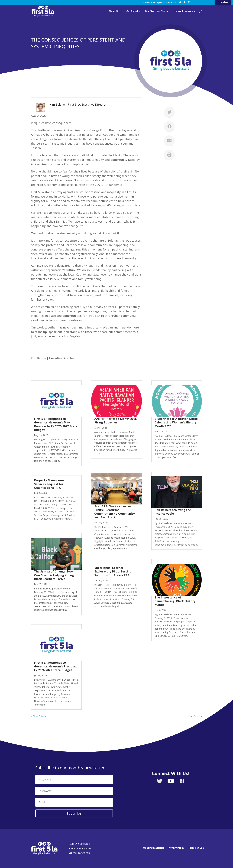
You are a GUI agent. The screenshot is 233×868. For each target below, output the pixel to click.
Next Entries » (195, 716)
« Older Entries (38, 716)
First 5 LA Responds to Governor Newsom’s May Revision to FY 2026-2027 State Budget (56, 424)
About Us (114, 11)
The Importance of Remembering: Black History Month (175, 601)
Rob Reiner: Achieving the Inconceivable (173, 511)
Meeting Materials (153, 848)
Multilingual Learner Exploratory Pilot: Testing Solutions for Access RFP (112, 571)
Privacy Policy (176, 848)
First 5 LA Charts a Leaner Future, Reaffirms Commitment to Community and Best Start (114, 511)
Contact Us (171, 2)
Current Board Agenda (153, 2)
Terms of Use (196, 848)
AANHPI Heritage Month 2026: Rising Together (115, 420)
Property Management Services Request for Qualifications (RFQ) (50, 484)
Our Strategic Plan (155, 11)
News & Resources (183, 11)
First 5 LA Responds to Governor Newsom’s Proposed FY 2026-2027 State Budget (55, 666)
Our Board (132, 11)
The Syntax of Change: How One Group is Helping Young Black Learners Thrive (54, 575)
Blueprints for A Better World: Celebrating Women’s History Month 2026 (176, 422)
